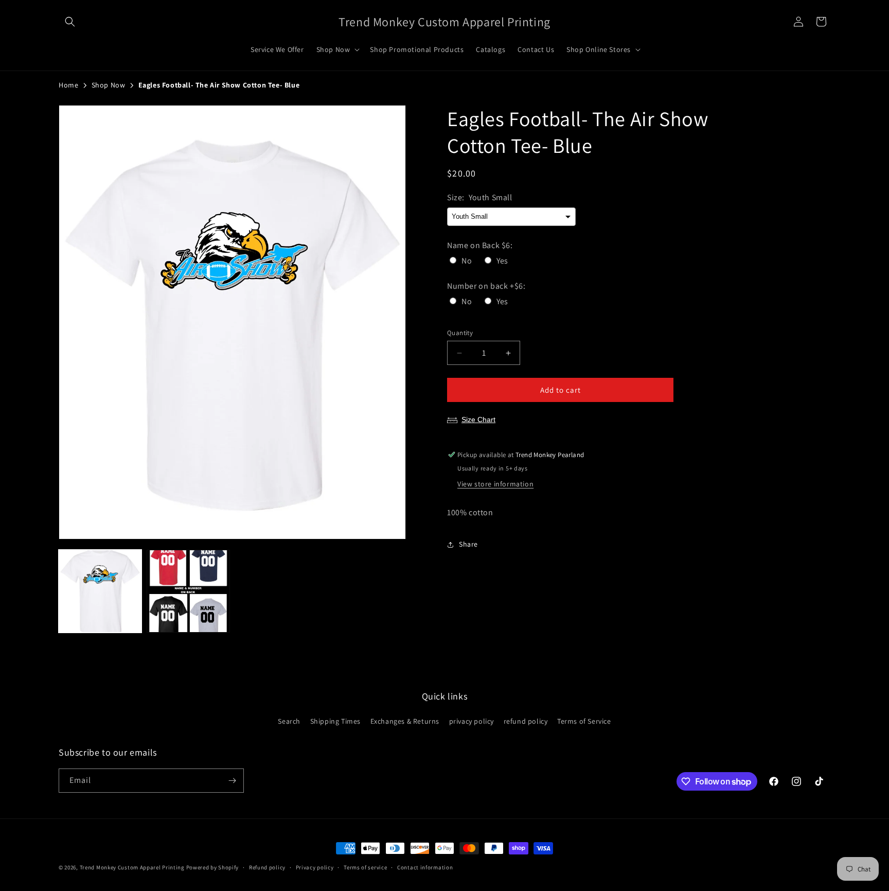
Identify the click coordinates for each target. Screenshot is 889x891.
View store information (495, 483)
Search (289, 721)
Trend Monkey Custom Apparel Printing (132, 867)
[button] (70, 21)
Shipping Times (335, 721)
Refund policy (267, 867)
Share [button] (468, 544)
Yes (502, 260)
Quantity (460, 332)
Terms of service (365, 867)
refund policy (526, 721)
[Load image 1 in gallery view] (100, 591)
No (466, 260)
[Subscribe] (232, 780)
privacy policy (471, 721)
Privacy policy (315, 867)
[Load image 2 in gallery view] (188, 591)
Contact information (425, 867)
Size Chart (478, 419)
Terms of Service (584, 721)
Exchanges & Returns (404, 721)
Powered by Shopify (212, 867)
